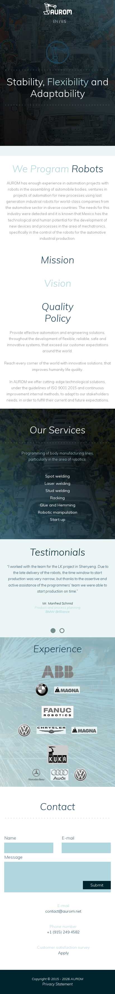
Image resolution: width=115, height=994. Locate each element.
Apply (63, 952)
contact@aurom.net (63, 911)
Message (13, 857)
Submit (96, 885)
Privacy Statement (57, 984)
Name (10, 838)
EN (55, 21)
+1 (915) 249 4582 (63, 932)
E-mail (68, 838)
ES (63, 21)
